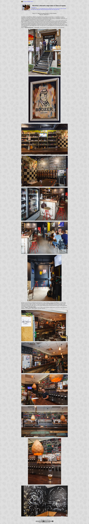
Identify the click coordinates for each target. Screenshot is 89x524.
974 (53, 8)
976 (57, 8)
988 (45, 9)
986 (41, 9)
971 (48, 8)
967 (40, 8)
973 (51, 8)
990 (49, 9)
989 (47, 9)
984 (37, 9)
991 (50, 9)
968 (42, 8)
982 (33, 9)
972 (49, 8)
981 (31, 9)
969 (44, 8)
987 (43, 9)
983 (35, 9)
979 (63, 8)
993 (54, 9)
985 (39, 9)
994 (56, 9)
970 (46, 8)
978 (61, 8)
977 (59, 8)
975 (55, 8)
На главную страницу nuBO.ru (28, 1)
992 (52, 9)
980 (65, 8)
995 (58, 9)
